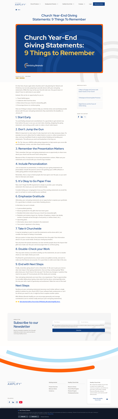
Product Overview (53, 386)
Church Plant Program (73, 388)
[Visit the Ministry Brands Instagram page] (17, 402)
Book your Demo (53, 388)
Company (81, 4)
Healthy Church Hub (67, 4)
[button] (35, 4)
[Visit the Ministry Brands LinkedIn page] (13, 402)
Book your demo (99, 4)
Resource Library (72, 386)
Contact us (51, 391)
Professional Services (73, 393)
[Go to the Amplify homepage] (15, 383)
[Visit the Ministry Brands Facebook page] (9, 402)
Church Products (35, 4)
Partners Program (72, 391)
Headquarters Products (50, 4)
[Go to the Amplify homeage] (20, 4)
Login (90, 4)
